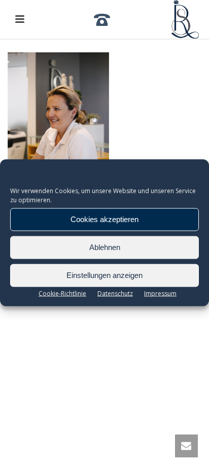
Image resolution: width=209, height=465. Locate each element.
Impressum (160, 293)
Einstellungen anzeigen (104, 275)
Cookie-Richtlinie (62, 293)
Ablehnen (104, 247)
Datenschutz (115, 293)
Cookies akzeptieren (104, 219)
